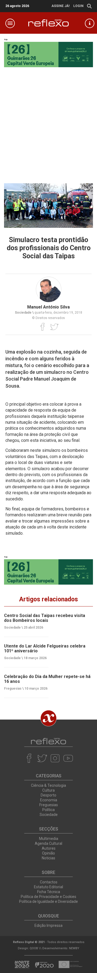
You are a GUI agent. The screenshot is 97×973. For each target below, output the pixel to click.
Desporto (48, 795)
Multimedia (48, 838)
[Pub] (48, 572)
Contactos (48, 882)
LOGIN (78, 6)
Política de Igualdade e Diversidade (48, 901)
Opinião (48, 853)
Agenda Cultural (48, 843)
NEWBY (74, 948)
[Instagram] (55, 758)
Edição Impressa (48, 925)
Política (48, 810)
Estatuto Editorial (48, 887)
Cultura (48, 790)
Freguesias (48, 805)
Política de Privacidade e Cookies (48, 896)
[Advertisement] (48, 123)
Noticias (48, 858)
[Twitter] (54, 326)
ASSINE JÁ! (60, 6)
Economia (48, 800)
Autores (49, 848)
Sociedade (49, 814)
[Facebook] (43, 326)
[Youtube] (68, 758)
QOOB (34, 948)
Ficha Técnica (48, 892)
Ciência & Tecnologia (48, 785)
